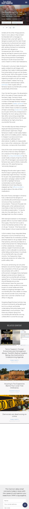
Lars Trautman (7, 19)
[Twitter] (6, 27)
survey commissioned (15, 156)
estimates (5, 84)
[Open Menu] (26, 2)
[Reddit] (10, 27)
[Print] (13, 27)
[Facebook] (3, 27)
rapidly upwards (18, 103)
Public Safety (6, 22)
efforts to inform (18, 187)
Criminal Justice (17, 22)
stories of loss (19, 110)
